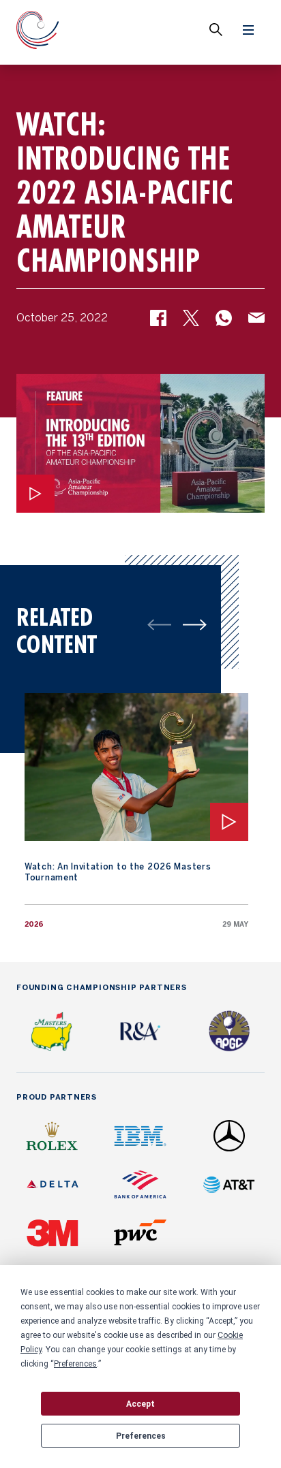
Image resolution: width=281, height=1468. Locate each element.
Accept (140, 1404)
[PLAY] (35, 494)
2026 (34, 925)
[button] (158, 322)
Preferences (141, 1436)
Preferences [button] (75, 1364)
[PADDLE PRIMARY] (195, 624)
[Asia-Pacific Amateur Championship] (37, 32)
